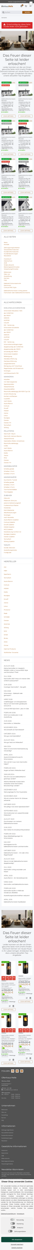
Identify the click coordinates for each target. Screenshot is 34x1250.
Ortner (6, 645)
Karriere (4, 1117)
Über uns (4, 1112)
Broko (6, 638)
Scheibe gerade (9, 469)
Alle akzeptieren (17, 1239)
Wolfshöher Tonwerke (11, 652)
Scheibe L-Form (9, 471)
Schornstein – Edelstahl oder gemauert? (13, 694)
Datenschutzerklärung (8, 1214)
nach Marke (8, 401)
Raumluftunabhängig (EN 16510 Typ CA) (17, 391)
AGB (3, 1156)
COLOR (6, 323)
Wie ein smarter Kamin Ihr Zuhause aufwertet (15, 799)
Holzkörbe (7, 508)
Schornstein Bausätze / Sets (13, 311)
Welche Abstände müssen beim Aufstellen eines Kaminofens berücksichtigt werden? (14, 784)
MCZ (5, 458)
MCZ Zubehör (8, 529)
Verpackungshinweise (7, 1164)
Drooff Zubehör (9, 524)
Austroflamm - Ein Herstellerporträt (15, 878)
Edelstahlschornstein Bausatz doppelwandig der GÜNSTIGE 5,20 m (8, 178)
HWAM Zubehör (9, 527)
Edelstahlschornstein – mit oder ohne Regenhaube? (16, 854)
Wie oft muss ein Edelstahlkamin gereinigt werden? (15, 778)
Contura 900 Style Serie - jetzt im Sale (16, 709)
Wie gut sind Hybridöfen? (12, 736)
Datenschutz (5, 1153)
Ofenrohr (7, 498)
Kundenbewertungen (7, 1138)
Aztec (6, 642)
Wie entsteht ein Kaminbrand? (14, 730)
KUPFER (6, 320)
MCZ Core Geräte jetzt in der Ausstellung (13, 716)
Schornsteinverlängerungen (13, 344)
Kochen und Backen (10, 396)
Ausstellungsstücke (10, 550)
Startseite (4, 17)
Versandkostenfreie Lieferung (7, 109)
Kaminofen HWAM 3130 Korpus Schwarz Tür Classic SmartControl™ (8, 985)
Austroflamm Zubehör (11, 520)
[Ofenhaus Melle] (7, 6)
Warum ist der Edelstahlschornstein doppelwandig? (16, 862)
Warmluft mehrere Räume (12, 436)
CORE (6, 446)
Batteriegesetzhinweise (8, 1161)
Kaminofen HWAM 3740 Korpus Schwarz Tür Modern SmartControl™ (25, 1038)
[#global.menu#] (30, 6)
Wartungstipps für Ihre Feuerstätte (15, 792)
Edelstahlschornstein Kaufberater (15, 902)
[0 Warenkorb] (26, 6)
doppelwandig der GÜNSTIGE (13, 347)
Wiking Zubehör (9, 541)
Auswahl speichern (17, 1244)
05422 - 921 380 (7, 1088)
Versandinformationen (7, 1132)
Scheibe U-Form (9, 474)
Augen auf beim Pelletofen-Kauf (14, 770)
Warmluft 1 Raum (9, 434)
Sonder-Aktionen (9, 548)
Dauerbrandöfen (9, 389)
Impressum (4, 1150)
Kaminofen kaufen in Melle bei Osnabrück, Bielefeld (14, 892)
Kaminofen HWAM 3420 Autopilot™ (25, 979)
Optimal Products (10, 649)
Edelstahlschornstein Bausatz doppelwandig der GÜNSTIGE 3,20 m (8, 101)
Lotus (6, 415)
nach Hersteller (9, 517)
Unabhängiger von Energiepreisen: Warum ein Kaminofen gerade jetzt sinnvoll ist (15, 704)
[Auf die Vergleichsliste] (9, 1006)
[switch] (12, 1219)
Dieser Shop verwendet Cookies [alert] (17, 1182)
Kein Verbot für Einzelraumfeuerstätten (17, 830)
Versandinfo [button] (5, 1003)
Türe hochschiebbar (10, 489)
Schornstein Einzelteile (11, 327)
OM (3, 96)
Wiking (6, 427)
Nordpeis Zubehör (10, 534)
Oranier (6, 420)
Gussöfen (7, 399)
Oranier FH (7, 423)
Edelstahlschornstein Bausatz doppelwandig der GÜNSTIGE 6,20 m (8, 216)
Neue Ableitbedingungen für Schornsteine (13, 837)
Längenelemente (9, 363)
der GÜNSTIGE (8, 313)
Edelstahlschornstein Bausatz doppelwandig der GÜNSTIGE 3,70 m (25, 101)
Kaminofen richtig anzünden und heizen (15, 870)
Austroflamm (8, 403)
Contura (6, 406)
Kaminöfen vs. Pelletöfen (12, 723)
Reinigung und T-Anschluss (13, 366)
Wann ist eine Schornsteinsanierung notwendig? (16, 750)
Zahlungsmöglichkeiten (8, 1130)
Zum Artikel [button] (8, 116)
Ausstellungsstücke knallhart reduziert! (17, 895)
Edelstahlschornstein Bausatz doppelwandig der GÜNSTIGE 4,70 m (25, 139)
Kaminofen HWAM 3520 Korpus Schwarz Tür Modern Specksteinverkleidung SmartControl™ (8, 1039)
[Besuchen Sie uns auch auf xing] (21, 1071)
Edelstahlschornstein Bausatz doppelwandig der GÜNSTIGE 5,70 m (25, 178)
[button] (8, 89)
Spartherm (7, 574)
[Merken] (13, 1006)
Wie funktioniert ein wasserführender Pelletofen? (16, 814)
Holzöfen (7, 379)
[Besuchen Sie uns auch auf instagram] (17, 1071)
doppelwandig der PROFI (12, 349)
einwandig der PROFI (11, 351)
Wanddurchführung (10, 359)
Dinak (6, 635)
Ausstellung (5, 1115)
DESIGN (6, 318)
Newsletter (4, 1141)
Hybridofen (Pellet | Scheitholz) (14, 441)
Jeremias (7, 624)
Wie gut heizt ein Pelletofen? (13, 742)
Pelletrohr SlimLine (10, 500)
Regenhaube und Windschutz (13, 368)
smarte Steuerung (10, 394)
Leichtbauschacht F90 (11, 373)
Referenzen (5, 1109)
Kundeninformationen (7, 1135)
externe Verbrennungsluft (12, 503)
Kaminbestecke (9, 510)
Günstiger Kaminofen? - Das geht (15, 687)
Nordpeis (7, 418)
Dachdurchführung (10, 361)
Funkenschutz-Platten (11, 505)
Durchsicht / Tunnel (10, 480)
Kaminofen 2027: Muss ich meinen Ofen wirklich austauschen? (17, 680)
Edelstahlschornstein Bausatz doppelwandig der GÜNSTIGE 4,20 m (8, 139)
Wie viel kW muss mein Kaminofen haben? (15, 763)
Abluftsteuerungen (10, 512)
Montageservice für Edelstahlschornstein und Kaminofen (16, 845)
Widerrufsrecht (5, 1158)
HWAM (6, 411)
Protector (7, 610)
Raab (5, 613)
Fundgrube (7, 552)
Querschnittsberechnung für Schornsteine (13, 758)
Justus (6, 413)
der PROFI (7, 315)
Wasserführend (9, 387)
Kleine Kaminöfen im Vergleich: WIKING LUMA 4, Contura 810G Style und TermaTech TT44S (16, 670)
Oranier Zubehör (9, 537)
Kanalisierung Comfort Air (12, 532)
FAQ (3, 1120)
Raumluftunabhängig (11, 443)
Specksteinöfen (9, 384)
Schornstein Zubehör (11, 354)
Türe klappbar (8, 492)
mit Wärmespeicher (10, 382)
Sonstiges (7, 371)
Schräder (7, 617)
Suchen (27, 12)
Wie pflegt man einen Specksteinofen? (16, 807)
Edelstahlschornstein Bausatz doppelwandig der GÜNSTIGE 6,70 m (25, 216)
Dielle (6, 453)
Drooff (6, 408)
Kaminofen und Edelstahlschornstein (16, 884)
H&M (5, 571)
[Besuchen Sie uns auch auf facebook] (12, 1071)
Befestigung (8, 356)
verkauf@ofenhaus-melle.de (10, 1090)
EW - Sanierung (9, 325)
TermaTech (7, 425)
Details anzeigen (17, 1248)
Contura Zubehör (9, 522)
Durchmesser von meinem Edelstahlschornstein (13, 822)
